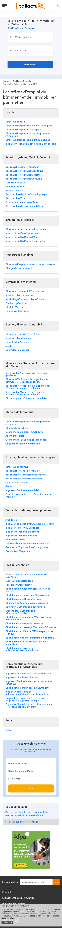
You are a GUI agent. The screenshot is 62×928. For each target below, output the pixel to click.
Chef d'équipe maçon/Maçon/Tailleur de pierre (27, 590)
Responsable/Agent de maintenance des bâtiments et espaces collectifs (27, 387)
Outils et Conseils (22, 81)
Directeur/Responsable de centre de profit (29, 126)
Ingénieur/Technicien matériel (22, 490)
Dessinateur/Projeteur (17, 551)
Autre (8, 730)
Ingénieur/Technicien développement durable (30, 144)
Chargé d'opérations (16, 428)
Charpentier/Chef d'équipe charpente (26, 603)
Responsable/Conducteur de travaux (25, 475)
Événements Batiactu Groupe (18, 898)
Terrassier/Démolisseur (18, 585)
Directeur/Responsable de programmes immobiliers (27, 134)
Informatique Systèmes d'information (25, 241)
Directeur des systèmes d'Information (26, 229)
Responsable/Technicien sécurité (23, 179)
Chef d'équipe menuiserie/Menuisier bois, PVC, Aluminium (28, 618)
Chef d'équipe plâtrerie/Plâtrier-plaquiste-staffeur (29, 632)
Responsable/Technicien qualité (23, 175)
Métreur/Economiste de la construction (27, 543)
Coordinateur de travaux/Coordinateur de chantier (28, 495)
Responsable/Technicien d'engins (23, 479)
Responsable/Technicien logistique (24, 171)
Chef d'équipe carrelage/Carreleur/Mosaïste (30, 627)
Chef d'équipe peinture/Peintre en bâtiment (30, 638)
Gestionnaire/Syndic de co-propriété (25, 440)
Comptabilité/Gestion (17, 342)
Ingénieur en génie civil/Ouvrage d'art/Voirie (30, 524)
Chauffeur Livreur (15, 187)
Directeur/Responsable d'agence (23, 130)
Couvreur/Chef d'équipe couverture (25, 607)
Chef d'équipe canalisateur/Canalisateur (27, 595)
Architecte (11, 520)
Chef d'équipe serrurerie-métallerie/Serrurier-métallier (22, 649)
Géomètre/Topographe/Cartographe (26, 547)
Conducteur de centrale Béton (22, 202)
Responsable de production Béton (24, 206)
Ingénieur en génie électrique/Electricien (28, 674)
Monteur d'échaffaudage (19, 581)
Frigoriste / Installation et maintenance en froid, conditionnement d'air (28, 705)
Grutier (9, 486)
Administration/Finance (18, 338)
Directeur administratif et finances (24, 334)
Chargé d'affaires (15, 540)
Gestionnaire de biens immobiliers (24, 432)
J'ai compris (7, 922)
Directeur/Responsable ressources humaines (30, 264)
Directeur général (15, 122)
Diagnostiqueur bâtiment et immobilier (26, 398)
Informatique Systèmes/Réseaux (23, 237)
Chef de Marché (14, 307)
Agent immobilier (14, 436)
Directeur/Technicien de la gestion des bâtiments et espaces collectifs (26, 380)
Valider (31, 788)
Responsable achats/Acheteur (22, 167)
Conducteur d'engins (16, 483)
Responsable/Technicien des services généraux (26, 374)
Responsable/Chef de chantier (22, 471)
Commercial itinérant (17, 311)
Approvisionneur (14, 191)
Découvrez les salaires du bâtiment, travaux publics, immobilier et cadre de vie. (29, 813)
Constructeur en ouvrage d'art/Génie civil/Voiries (26, 575)
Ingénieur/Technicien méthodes (22, 532)
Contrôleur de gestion (17, 350)
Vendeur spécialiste (16, 303)
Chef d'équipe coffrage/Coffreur (23, 599)
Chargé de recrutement (18, 268)
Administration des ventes (19, 295)
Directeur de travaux (16, 467)
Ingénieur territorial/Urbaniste (22, 528)
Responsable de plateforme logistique (26, 194)
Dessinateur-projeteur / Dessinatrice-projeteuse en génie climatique (26, 699)
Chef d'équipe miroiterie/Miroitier (24, 623)
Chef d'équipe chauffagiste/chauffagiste (27, 688)
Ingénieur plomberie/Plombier (22, 677)
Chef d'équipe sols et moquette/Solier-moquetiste (27, 643)
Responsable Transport (18, 198)
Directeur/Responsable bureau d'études (27, 140)
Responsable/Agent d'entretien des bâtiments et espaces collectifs (25, 393)
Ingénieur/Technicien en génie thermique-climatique (28, 682)
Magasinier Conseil (15, 183)
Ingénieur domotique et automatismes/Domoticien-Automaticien (27, 693)
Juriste (8, 346)
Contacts (7, 892)
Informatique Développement (22, 233)
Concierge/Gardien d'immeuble (22, 444)
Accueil (6, 81)
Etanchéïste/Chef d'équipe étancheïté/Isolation (20, 612)
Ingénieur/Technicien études (21, 536)
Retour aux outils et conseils (23, 822)
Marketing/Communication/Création (25, 299)
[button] (58, 5)
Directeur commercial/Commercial (24, 291)
